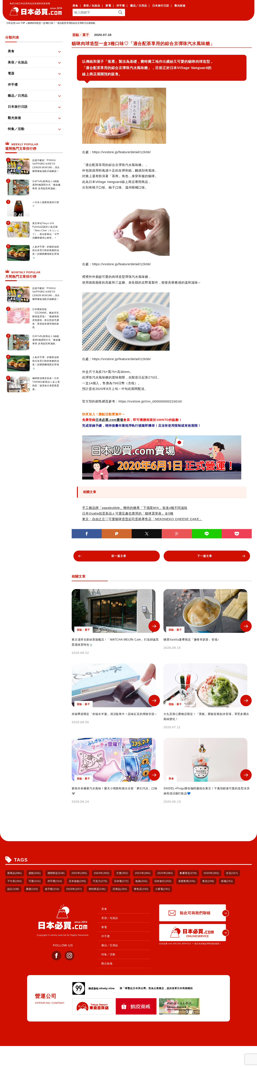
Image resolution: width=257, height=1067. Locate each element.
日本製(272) (121, 881)
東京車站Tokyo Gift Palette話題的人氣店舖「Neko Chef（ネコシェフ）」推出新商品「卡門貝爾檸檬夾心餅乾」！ (45, 230)
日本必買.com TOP (15, 23)
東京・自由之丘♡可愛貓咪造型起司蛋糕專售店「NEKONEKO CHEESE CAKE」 (142, 519)
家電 (108, 5)
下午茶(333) (14, 881)
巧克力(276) (100, 881)
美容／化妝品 (91, 5)
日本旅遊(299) (77, 881)
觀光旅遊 (180, 5)
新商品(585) (14, 873)
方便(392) (122, 873)
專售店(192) (141, 889)
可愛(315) (35, 881)
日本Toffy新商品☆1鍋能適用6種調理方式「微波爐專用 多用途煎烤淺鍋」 (46, 185)
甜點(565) (35, 873)
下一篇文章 (204, 555)
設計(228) (13, 889)
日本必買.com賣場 (109, 420)
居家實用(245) (186, 881)
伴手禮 (120, 5)
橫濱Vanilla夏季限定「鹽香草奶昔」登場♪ (191, 639)
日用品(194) (120, 889)
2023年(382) (165, 873)
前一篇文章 (118, 555)
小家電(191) (162, 889)
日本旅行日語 (160, 5)
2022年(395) (79, 873)
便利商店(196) (97, 889)
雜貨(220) (32, 889)
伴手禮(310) (55, 881)
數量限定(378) (188, 873)
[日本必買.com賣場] (161, 457)
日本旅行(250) (163, 881)
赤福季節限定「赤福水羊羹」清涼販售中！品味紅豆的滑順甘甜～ (114, 714)
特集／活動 (108, 954)
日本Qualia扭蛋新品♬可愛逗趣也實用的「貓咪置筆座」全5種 (127, 513)
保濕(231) (227, 881)
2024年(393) (101, 873)
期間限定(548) (56, 873)
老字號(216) (52, 889)
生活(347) (232, 873)
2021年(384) (143, 873)
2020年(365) (211, 873)
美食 (75, 5)
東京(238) (208, 881)
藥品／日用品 (138, 5)
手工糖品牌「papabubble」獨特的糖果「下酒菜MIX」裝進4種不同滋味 (134, 508)
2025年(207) (74, 889)
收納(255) (141, 881)
